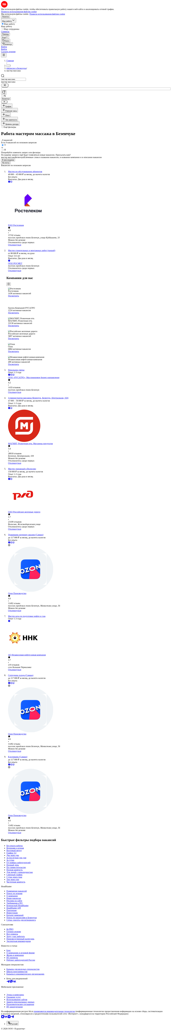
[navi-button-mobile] (3, 55)
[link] (5, 40)
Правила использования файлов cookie (47, 14)
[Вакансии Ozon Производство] (88, 569)
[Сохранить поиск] (3, 92)
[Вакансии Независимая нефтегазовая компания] (88, 638)
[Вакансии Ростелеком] (88, 203)
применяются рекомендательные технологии (54, 1011)
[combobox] (13, 79)
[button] (4, 47)
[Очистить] (5, 85)
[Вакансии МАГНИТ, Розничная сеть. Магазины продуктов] (88, 426)
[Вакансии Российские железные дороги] (88, 496)
